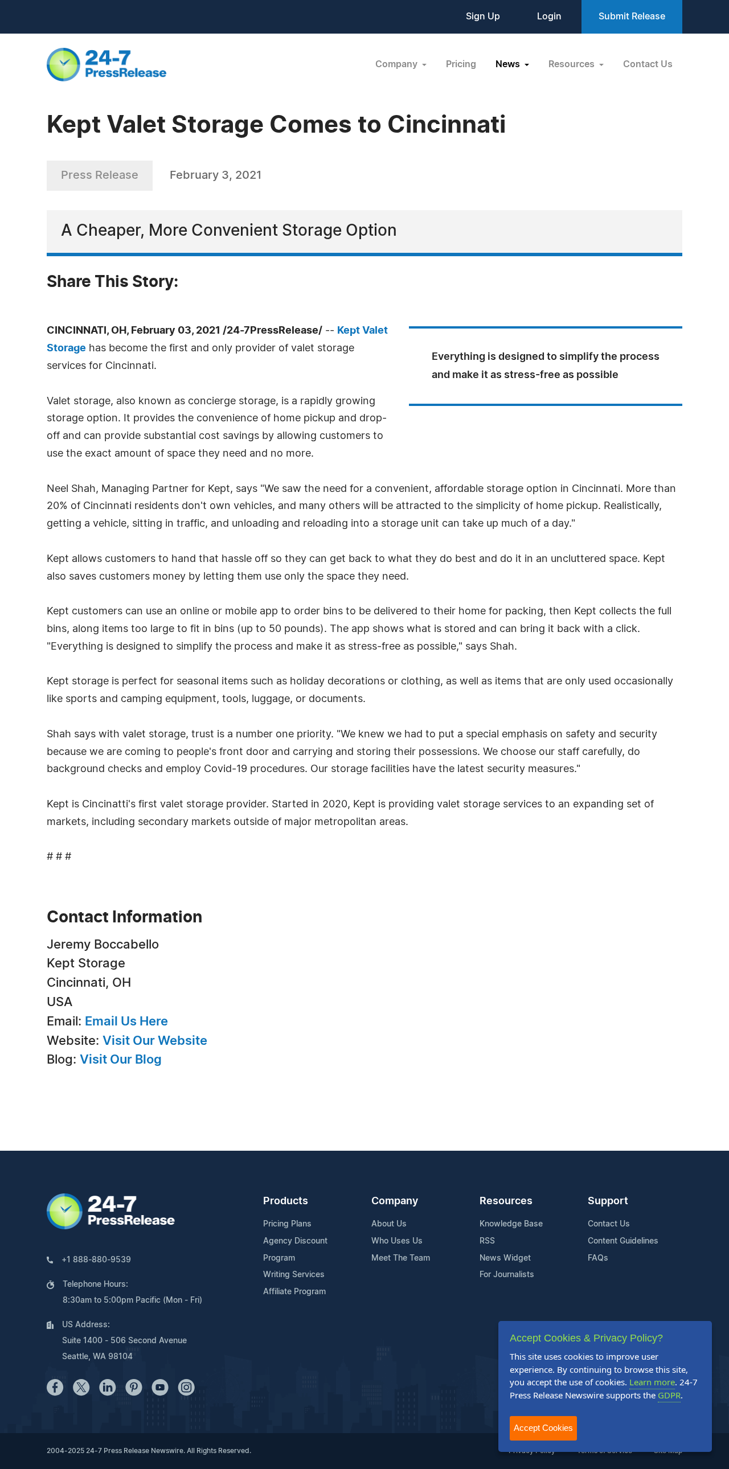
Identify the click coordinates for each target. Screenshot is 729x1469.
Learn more (652, 1382)
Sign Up (483, 16)
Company (394, 1201)
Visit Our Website (155, 1041)
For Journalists (507, 1275)
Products (285, 1201)
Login (549, 16)
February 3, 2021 (215, 175)
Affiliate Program (294, 1292)
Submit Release (632, 16)
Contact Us (648, 64)
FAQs (598, 1258)
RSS (487, 1241)
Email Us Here (126, 1021)
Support (608, 1201)
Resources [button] (572, 64)
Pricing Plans (287, 1224)
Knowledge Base (511, 1224)
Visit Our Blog (121, 1059)
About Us (389, 1224)
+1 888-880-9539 (96, 1260)
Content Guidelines (623, 1241)
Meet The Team (400, 1258)
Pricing (461, 64)
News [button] (508, 64)
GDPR (669, 1395)
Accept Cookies (543, 1428)
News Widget (505, 1258)
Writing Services (294, 1275)
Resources (506, 1201)
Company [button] (397, 64)
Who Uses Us (397, 1241)
